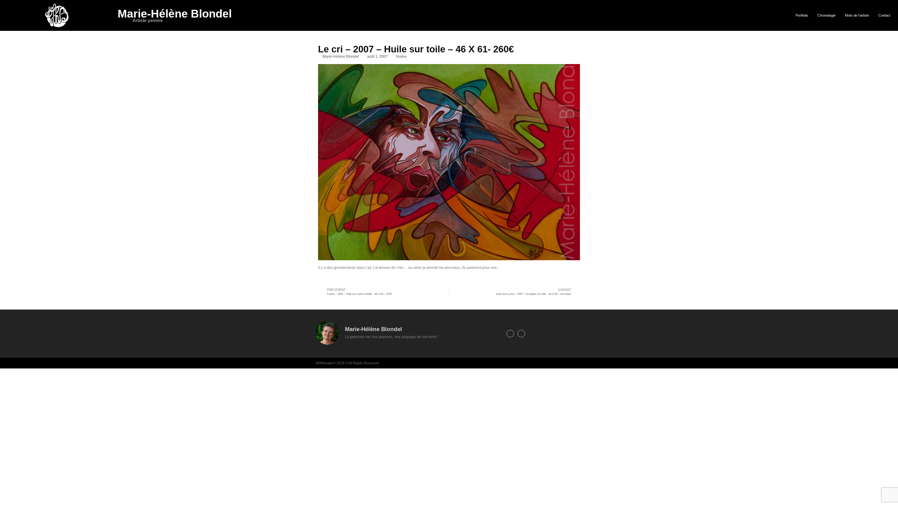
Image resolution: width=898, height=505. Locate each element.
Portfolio (802, 15)
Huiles (401, 56)
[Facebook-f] (510, 333)
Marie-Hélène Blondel (175, 13)
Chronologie (826, 15)
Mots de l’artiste (857, 15)
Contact (884, 15)
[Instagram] (521, 333)
